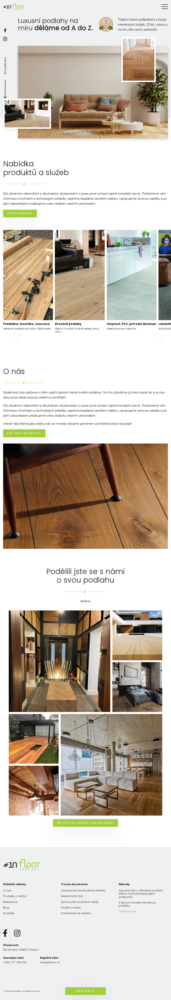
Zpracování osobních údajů (79, 902)
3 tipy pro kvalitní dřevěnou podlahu (137, 904)
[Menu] (165, 6)
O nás (7, 890)
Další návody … (129, 911)
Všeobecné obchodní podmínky (83, 890)
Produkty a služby (14, 896)
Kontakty (8, 913)
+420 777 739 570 (15, 962)
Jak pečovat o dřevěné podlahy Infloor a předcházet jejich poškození (141, 893)
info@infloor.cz (50, 962)
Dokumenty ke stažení (76, 913)
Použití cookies (71, 908)
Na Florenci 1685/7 (21, 950)
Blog (6, 908)
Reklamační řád (72, 896)
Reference (10, 902)
